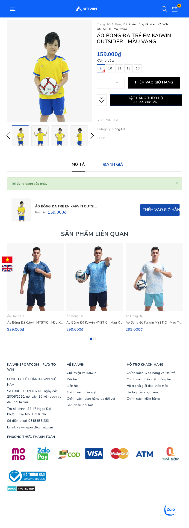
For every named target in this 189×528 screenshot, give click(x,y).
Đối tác (72, 379)
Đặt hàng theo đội (146, 100)
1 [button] (91, 339)
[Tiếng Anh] (7, 268)
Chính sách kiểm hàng (143, 398)
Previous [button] (8, 135)
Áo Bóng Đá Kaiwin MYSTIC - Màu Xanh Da (98, 322)
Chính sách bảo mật (82, 392)
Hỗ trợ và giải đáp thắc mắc (147, 386)
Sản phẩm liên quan (94, 234)
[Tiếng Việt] (7, 260)
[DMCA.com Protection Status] (21, 488)
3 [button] (98, 339)
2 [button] (94, 339)
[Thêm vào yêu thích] (101, 100)
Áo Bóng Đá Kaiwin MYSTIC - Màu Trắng (156, 322)
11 (119, 68)
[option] (49, 71)
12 (128, 68)
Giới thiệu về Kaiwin (81, 373)
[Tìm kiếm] (164, 9)
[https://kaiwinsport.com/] (86, 8)
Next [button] (92, 135)
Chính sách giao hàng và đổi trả (91, 398)
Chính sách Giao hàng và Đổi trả (151, 373)
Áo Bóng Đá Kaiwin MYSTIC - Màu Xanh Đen (40, 322)
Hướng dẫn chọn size (142, 392)
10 (110, 68)
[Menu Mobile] (12, 8)
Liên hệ (72, 386)
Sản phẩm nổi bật (80, 405)
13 (138, 68)
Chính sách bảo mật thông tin (149, 379)
